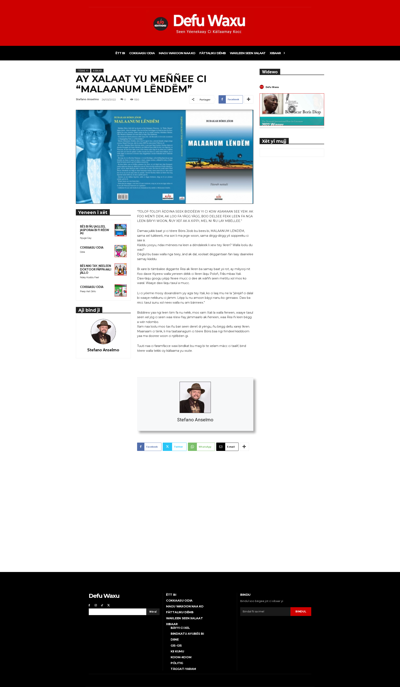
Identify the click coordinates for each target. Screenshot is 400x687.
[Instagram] (96, 605)
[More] (248, 99)
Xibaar (97, 70)
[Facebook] (89, 605)
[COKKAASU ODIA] (121, 251)
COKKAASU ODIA (91, 247)
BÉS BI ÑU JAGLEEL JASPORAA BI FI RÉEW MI (94, 230)
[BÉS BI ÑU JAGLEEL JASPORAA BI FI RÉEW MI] (121, 230)
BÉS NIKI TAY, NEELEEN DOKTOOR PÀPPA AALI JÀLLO (95, 269)
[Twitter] (108, 605)
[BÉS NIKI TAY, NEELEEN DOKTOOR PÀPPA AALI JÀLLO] (121, 269)
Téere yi (83, 70)
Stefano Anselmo (195, 419)
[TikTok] (102, 605)
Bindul (300, 611)
